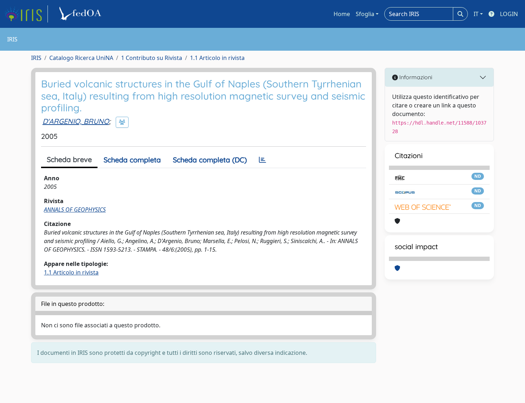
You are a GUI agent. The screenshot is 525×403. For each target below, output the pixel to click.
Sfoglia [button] (365, 14)
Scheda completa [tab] (132, 159)
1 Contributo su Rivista (151, 58)
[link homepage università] (81, 13)
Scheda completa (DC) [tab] (210, 159)
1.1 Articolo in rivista (217, 58)
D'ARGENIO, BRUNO (75, 121)
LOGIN (509, 14)
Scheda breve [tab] (69, 159)
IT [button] (476, 14)
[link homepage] (26, 13)
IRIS (36, 58)
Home (342, 14)
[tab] (262, 159)
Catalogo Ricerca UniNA (81, 58)
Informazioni (415, 77)
